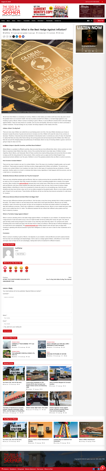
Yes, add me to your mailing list (12, 327)
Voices (13, 20)
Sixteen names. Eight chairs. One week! (37, 407)
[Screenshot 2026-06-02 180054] (92, 11)
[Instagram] (98, 469)
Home (3, 20)
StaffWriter (7, 33)
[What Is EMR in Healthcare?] (91, 430)
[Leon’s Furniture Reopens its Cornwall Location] (60, 373)
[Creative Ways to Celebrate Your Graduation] (66, 430)
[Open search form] (91, 21)
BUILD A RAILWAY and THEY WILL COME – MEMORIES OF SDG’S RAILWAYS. (42, 344)
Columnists (27, 20)
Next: (58, 278)
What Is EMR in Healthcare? (87, 439)
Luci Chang (57, 443)
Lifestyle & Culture (16, 342)
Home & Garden (33, 435)
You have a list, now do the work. (12, 382)
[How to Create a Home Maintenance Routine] (40, 430)
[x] (96, 469)
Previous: (16, 279)
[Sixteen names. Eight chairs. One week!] (37, 398)
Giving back (21, 469)
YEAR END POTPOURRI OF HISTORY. (42, 354)
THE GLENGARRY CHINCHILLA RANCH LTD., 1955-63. (7, 354)
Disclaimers (13, 469)
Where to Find (48, 469)
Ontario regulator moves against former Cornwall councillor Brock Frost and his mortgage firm (59, 409)
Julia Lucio (6, 384)
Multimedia (49, 20)
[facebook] (94, 469)
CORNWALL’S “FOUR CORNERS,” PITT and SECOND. (7, 344)
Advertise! (40, 20)
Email (5, 321)
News (8, 20)
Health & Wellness (84, 435)
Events (33, 20)
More (18, 20)
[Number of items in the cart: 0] (102, 1)
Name (5, 315)
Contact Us (58, 20)
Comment (6, 293)
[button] (88, 20)
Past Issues (40, 469)
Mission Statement (30, 469)
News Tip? (100, 20)
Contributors (5, 469)
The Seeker (29, 389)
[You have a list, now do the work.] (14, 373)
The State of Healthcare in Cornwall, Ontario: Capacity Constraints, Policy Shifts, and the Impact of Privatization (13, 409)
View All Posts (20, 254)
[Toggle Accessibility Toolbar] (102, 467)
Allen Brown (31, 443)
